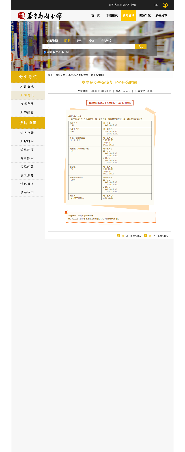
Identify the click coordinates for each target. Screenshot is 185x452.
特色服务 (27, 183)
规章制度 (27, 149)
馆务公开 (27, 132)
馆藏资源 (52, 40)
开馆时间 (27, 141)
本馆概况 (112, 15)
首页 (50, 75)
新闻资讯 (128, 15)
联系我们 (27, 192)
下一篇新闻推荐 (160, 236)
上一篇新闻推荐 (133, 236)
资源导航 (145, 15)
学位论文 (106, 40)
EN (156, 4)
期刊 (79, 40)
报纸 (91, 40)
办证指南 (27, 158)
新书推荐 (161, 15)
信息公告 (60, 75)
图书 (67, 40)
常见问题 (27, 166)
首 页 (95, 15)
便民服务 (27, 175)
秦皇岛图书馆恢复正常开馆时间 (86, 75)
